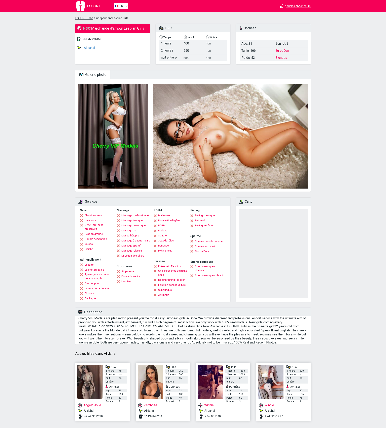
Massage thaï (129, 230)
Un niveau (90, 220)
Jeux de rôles (166, 240)
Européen (282, 51)
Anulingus (90, 298)
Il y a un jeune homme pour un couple (97, 276)
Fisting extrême (204, 225)
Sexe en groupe (94, 233)
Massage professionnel (135, 215)
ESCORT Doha (84, 18)
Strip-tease (127, 271)
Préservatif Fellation (169, 266)
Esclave (162, 230)
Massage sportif (131, 245)
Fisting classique (205, 215)
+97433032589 (94, 416)
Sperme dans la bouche (209, 241)
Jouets (89, 243)
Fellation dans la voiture (172, 284)
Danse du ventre (130, 276)
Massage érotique (132, 220)
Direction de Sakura (132, 255)
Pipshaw (89, 293)
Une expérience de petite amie (172, 272)
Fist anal (200, 220)
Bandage (163, 245)
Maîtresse (164, 215)
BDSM (161, 225)
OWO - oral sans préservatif (94, 226)
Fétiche (89, 249)
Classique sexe (93, 215)
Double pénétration (96, 238)
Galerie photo (95, 74)
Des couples (92, 283)
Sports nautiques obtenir (209, 275)
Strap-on (163, 235)
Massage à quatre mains (135, 240)
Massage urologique (133, 225)
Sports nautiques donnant (205, 268)
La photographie (94, 269)
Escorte (89, 264)
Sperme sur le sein (205, 246)
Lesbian (126, 281)
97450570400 (213, 416)
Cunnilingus (165, 289)
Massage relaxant (131, 250)
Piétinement (165, 250)
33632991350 (92, 39)
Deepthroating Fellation (171, 279)
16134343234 (153, 416)
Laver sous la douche (97, 288)
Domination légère (169, 220)
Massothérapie (130, 235)
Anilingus (163, 294)
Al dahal (89, 48)
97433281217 (274, 416)
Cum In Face (202, 251)
